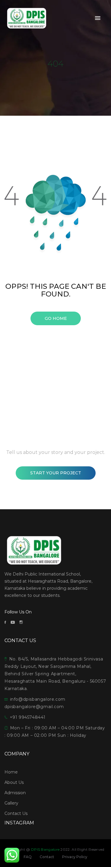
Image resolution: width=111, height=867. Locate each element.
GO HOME (55, 318)
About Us (14, 782)
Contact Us (16, 813)
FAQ (28, 857)
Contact (47, 857)
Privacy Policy (74, 857)
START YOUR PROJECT (55, 473)
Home (11, 772)
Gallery (11, 803)
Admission (15, 792)
